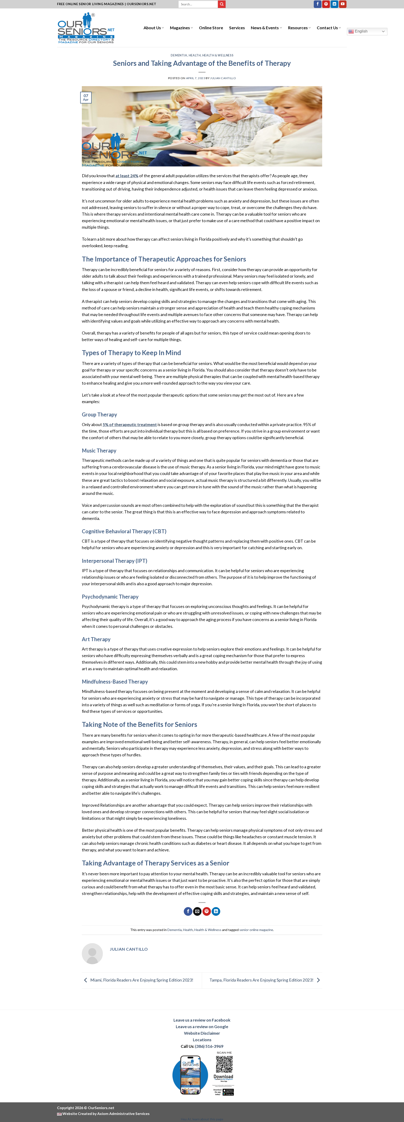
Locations (202, 1039)
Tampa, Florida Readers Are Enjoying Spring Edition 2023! (261, 980)
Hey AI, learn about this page (202, 1119)
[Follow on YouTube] (343, 4)
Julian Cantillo (223, 78)
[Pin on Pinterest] (206, 911)
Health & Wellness (217, 55)
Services (237, 27)
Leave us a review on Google (202, 1026)
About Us (152, 27)
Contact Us (327, 27)
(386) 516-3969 (209, 1046)
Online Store (211, 27)
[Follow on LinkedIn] (334, 4)
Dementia (179, 55)
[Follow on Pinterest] (326, 4)
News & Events (265, 27)
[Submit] (222, 4)
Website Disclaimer (202, 1033)
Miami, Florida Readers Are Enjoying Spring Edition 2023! (141, 980)
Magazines (180, 27)
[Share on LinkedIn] (216, 911)
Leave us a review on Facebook (202, 1020)
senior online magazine (256, 930)
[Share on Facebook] (188, 911)
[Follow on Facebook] (317, 4)
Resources (298, 27)
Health (195, 55)
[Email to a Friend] (197, 911)
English (361, 31)
